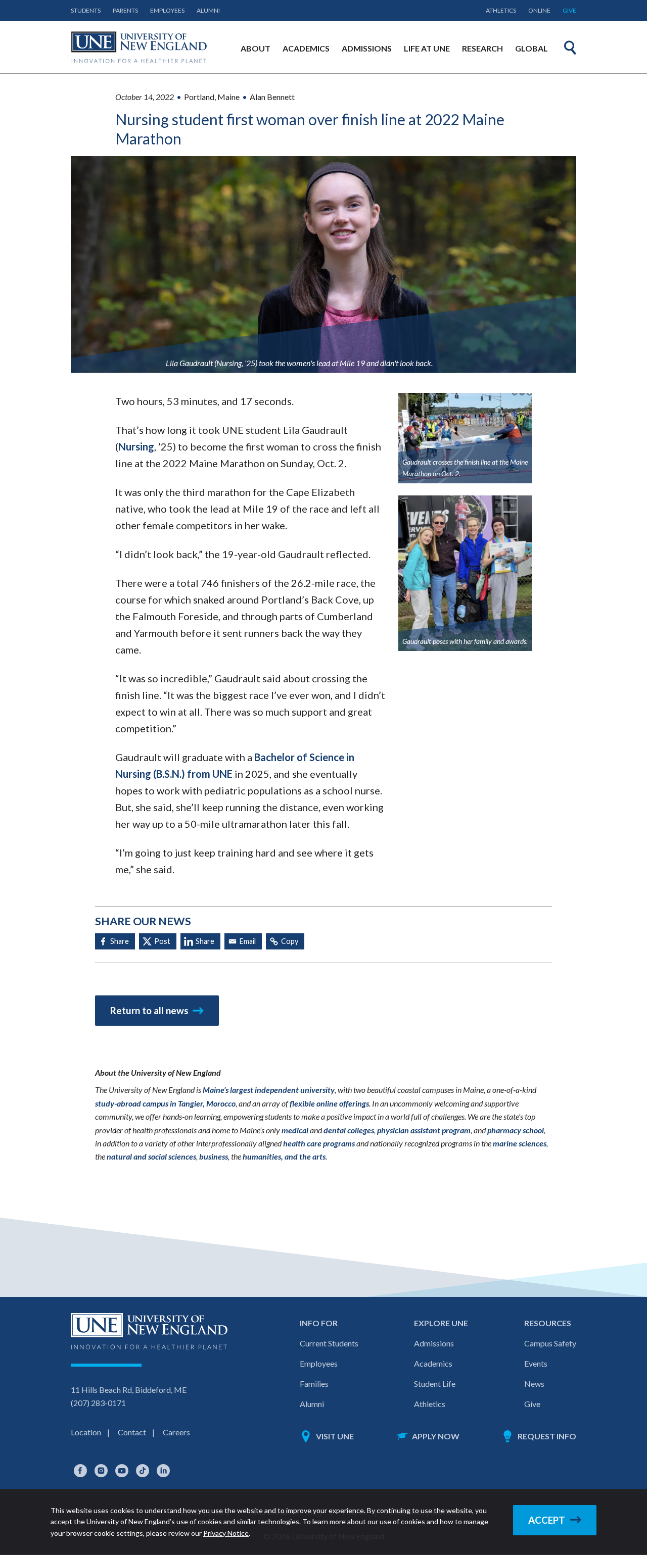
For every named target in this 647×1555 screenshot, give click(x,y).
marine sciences (519, 1143)
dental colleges (349, 1130)
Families (314, 1383)
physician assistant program (424, 1130)
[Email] (243, 941)
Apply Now (435, 1436)
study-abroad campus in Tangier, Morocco (165, 1103)
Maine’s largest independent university (269, 1089)
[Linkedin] (200, 941)
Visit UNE (335, 1436)
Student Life (434, 1383)
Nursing (136, 446)
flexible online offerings (329, 1103)
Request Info (547, 1436)
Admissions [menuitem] (367, 48)
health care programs (319, 1143)
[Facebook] (115, 941)
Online (539, 10)
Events (535, 1363)
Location (86, 1432)
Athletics (501, 10)
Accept (546, 1520)
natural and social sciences (151, 1156)
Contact (132, 1432)
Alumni (208, 10)
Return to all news (149, 1010)
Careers (176, 1432)
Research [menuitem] (482, 48)
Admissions (434, 1343)
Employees (167, 10)
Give (569, 10)
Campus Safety (550, 1343)
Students (86, 10)
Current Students (329, 1343)
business (213, 1156)
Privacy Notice (226, 1533)
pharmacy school (515, 1130)
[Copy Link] (285, 941)
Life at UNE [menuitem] (427, 48)
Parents (125, 10)
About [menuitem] (255, 48)
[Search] (570, 47)
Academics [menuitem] (306, 48)
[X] (157, 941)
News (534, 1383)
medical (295, 1130)
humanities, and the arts (284, 1156)
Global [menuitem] (531, 48)
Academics (433, 1363)
